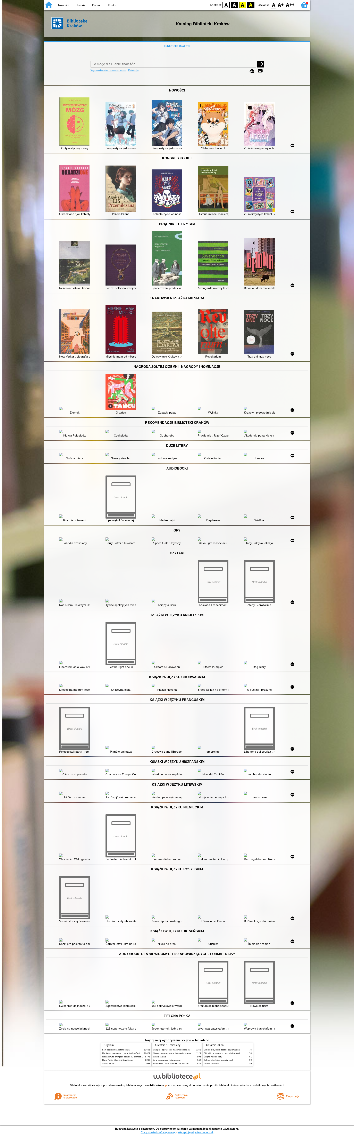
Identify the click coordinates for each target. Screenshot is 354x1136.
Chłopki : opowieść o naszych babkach (171, 1050)
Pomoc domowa (211, 1063)
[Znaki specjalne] (260, 70)
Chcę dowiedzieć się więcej (158, 1132)
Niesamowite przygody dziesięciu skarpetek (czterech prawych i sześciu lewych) (139, 1057)
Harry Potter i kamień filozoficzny (117, 1060)
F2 (290, 4)
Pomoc (96, 5)
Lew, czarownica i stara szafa (116, 1050)
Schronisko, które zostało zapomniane (171, 1063)
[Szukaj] (260, 64)
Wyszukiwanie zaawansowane (108, 70)
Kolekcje (133, 70)
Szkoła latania (109, 1063)
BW (234, 4)
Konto (112, 5)
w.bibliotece (157, 1085)
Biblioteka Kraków (177, 46)
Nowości (63, 5)
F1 (281, 4)
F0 (274, 4)
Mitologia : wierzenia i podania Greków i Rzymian (125, 1053)
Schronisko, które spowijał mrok (218, 1060)
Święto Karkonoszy (213, 1057)
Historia (80, 5)
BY (250, 4)
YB (242, 4)
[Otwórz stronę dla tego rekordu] (75, 122)
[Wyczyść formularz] (252, 70)
